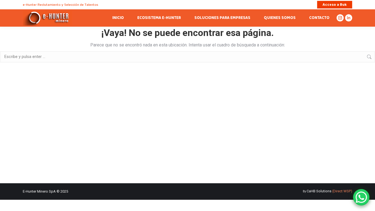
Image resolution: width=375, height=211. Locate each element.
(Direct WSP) (342, 191)
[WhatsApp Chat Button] (361, 197)
